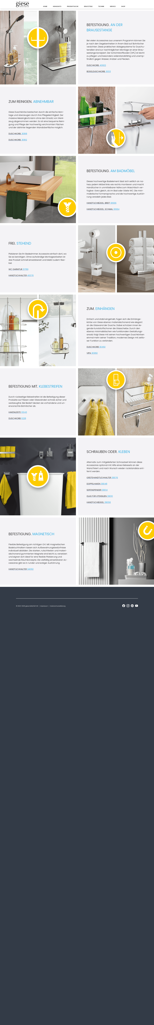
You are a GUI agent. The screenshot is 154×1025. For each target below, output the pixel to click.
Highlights (57, 6)
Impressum (44, 606)
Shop (123, 6)
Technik (101, 6)
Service (113, 6)
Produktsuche (72, 6)
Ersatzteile (88, 6)
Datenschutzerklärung (57, 606)
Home (45, 6)
